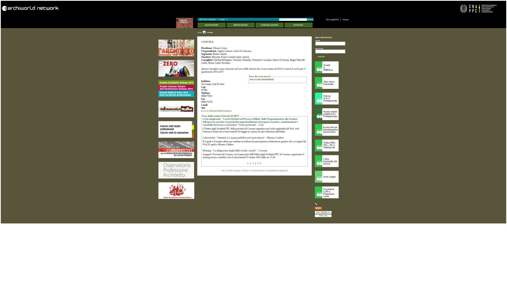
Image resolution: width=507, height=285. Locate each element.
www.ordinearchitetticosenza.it (217, 110)
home (200, 32)
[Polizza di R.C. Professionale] (332, 98)
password (318, 48)
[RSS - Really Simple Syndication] (332, 208)
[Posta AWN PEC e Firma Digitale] (332, 145)
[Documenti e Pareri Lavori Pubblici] (332, 192)
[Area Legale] (332, 177)
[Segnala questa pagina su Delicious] (332, 204)
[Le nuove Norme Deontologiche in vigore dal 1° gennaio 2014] (332, 130)
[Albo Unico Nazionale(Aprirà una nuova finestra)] (332, 83)
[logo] (167, 23)
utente (317, 41)
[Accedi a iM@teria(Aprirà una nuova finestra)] (332, 67)
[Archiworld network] (126, 8)
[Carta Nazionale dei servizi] (332, 161)
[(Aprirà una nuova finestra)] (176, 48)
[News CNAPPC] (186, 23)
